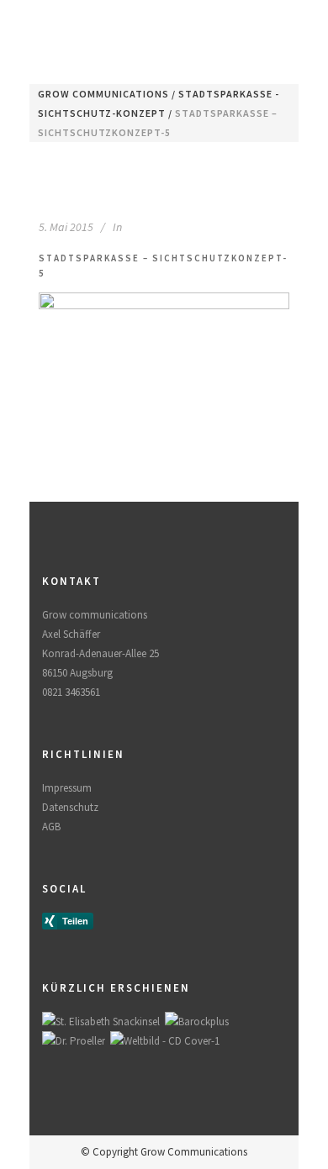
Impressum (67, 788)
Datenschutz (70, 807)
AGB (51, 826)
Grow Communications (103, 93)
